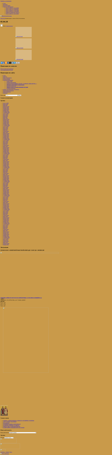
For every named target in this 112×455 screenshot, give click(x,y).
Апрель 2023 (6, 145)
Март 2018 (5, 216)
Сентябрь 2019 (6, 195)
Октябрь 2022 (6, 152)
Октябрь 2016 (6, 236)
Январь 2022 (6, 162)
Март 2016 (5, 242)
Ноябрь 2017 (6, 221)
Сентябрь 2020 (6, 181)
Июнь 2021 (5, 171)
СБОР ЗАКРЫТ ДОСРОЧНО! (10, 421)
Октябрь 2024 (6, 124)
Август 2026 (6, 103)
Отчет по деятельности (8, 6)
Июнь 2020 (5, 185)
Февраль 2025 (6, 119)
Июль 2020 (5, 183)
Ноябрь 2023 (6, 137)
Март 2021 (5, 174)
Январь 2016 (6, 244)
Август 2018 (6, 210)
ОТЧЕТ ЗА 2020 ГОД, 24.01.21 (12, 12)
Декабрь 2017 (6, 220)
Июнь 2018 (5, 213)
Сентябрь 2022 (6, 153)
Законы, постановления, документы (11, 89)
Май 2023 (5, 144)
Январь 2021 (6, 176)
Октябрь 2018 (6, 208)
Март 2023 (5, 146)
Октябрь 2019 (6, 194)
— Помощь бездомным (11, 82)
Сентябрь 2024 (6, 125)
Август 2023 (6, 140)
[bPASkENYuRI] (23, 55)
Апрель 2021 (6, 173)
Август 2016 (6, 238)
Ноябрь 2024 (6, 123)
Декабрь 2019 (6, 192)
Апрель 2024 (6, 131)
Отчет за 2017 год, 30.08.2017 (12, 9)
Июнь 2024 (5, 128)
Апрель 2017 (6, 229)
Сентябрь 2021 (6, 167)
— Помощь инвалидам (11, 86)
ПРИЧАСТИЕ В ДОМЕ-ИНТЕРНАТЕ (11, 426)
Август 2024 (6, 126)
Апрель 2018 (6, 215)
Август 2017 (6, 224)
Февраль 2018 (6, 217)
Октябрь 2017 (6, 222)
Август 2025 (6, 113)
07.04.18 (7, 70)
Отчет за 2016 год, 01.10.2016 (12, 8)
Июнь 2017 (5, 227)
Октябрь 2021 (6, 166)
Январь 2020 (6, 190)
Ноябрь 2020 (6, 179)
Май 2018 (5, 214)
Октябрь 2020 (6, 180)
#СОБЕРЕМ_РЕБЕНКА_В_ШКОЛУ (11, 425)
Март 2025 (5, 118)
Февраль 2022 (6, 161)
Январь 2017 (6, 233)
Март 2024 (5, 132)
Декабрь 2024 (6, 121)
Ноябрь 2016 (6, 235)
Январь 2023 (6, 148)
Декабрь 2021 (6, 164)
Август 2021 (6, 168)
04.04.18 (7, 68)
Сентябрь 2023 (6, 139)
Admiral (7, 452)
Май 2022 (5, 158)
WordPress (3, 452)
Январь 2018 (6, 218)
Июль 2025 (5, 114)
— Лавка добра (9, 81)
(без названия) (6, 422)
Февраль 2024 (6, 133)
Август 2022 (6, 154)
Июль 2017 (5, 225)
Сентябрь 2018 (6, 209)
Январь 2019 (6, 204)
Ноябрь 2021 (6, 165)
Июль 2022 (5, 155)
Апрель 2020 (6, 187)
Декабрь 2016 (6, 234)
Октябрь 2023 (6, 138)
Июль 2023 (5, 141)
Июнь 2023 (5, 142)
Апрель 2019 (6, 201)
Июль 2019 (5, 197)
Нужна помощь (6, 79)
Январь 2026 (6, 107)
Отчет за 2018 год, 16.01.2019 (12, 10)
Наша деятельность (7, 77)
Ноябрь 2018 (6, 207)
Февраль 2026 (6, 106)
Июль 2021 (5, 169)
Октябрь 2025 (6, 111)
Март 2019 (5, 202)
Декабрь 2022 (6, 149)
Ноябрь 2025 (6, 110)
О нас (4, 3)
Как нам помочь (6, 5)
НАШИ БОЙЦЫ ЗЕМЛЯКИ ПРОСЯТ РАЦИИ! (13, 427)
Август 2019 (6, 196)
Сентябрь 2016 (6, 237)
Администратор (9, 26)
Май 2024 (5, 130)
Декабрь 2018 (6, 206)
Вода (11, 452)
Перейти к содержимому (6, 1)
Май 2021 (5, 172)
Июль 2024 (5, 127)
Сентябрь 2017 (6, 223)
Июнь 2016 (5, 240)
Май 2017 (5, 228)
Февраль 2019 (6, 203)
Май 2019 (5, 200)
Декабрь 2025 (6, 109)
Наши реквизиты (7, 91)
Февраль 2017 (6, 231)
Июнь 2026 (5, 104)
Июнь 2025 (5, 116)
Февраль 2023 (6, 147)
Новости (5, 76)
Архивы (2, 437)
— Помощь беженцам (10, 88)
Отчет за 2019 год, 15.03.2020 (12, 11)
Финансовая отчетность (8, 90)
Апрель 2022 (6, 159)
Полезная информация (8, 80)
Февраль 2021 (6, 175)
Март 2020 (5, 188)
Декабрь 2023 (6, 135)
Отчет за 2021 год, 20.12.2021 (12, 13)
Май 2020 (5, 186)
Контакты (5, 4)
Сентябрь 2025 (6, 112)
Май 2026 (5, 105)
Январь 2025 (6, 120)
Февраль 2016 (6, 243)
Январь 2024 (6, 134)
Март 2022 (5, 160)
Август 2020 (6, 182)
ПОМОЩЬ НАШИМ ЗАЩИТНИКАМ (11, 424)
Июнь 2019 (5, 199)
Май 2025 (5, 117)
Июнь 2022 (5, 156)
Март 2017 (5, 230)
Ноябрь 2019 (6, 193)
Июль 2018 (5, 211)
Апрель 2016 (6, 241)
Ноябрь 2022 (6, 151)
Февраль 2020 (6, 189)
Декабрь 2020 (6, 178)
